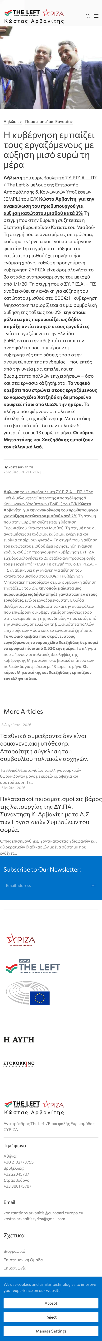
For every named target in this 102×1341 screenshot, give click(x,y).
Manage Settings (51, 1330)
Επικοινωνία (15, 1267)
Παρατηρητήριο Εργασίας (49, 121)
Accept (51, 1303)
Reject (51, 1317)
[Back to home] (34, 16)
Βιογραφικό (14, 1251)
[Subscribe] (93, 885)
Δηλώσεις (13, 121)
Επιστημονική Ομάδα (23, 1259)
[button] (87, 16)
